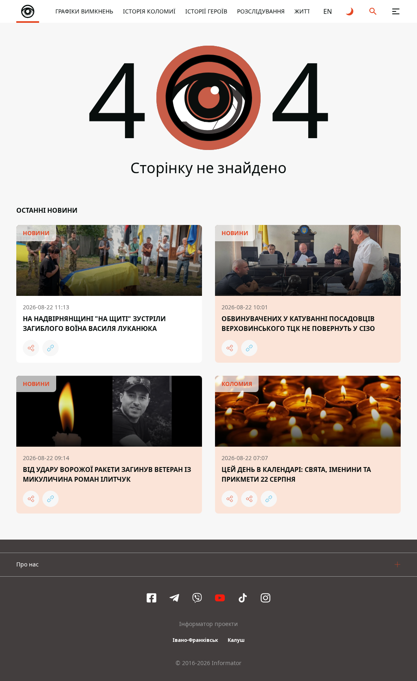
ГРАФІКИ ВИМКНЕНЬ (84, 11)
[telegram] (174, 598)
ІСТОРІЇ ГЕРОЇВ (206, 11)
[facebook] (151, 598)
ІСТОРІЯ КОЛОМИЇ (149, 11)
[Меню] (396, 11)
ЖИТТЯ (304, 11)
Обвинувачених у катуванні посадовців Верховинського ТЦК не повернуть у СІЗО (298, 323)
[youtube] (220, 598)
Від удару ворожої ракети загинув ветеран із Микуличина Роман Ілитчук (107, 474)
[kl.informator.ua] (27, 11)
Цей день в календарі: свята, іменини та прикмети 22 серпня (296, 474)
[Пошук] (373, 11)
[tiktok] (243, 598)
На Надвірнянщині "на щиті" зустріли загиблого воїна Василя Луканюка (94, 323)
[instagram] (265, 598)
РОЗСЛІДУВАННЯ (261, 11)
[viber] (197, 598)
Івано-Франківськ (195, 640)
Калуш (236, 640)
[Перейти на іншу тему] (350, 11)
